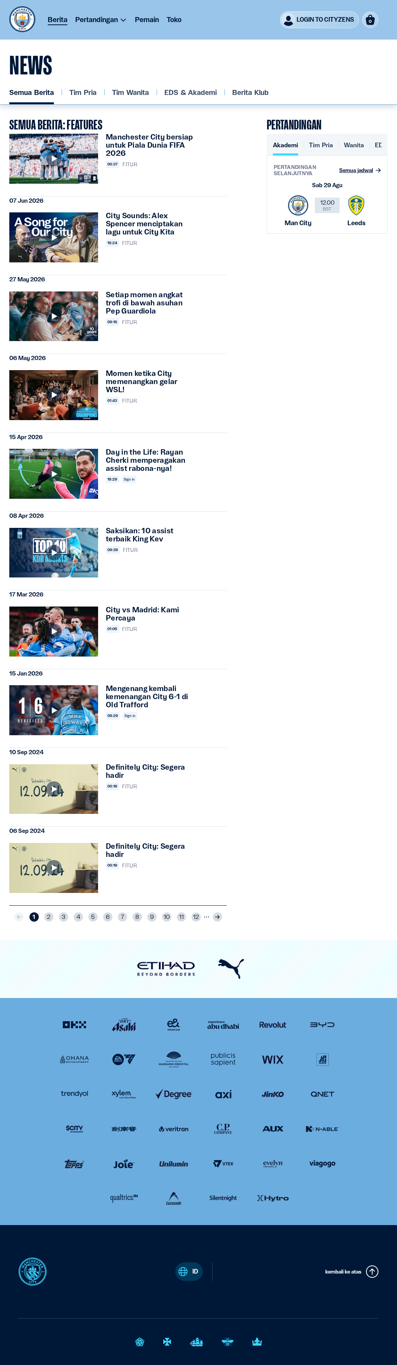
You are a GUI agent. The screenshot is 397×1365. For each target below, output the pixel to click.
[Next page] (217, 917)
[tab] (285, 148)
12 (196, 917)
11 (181, 917)
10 (167, 917)
